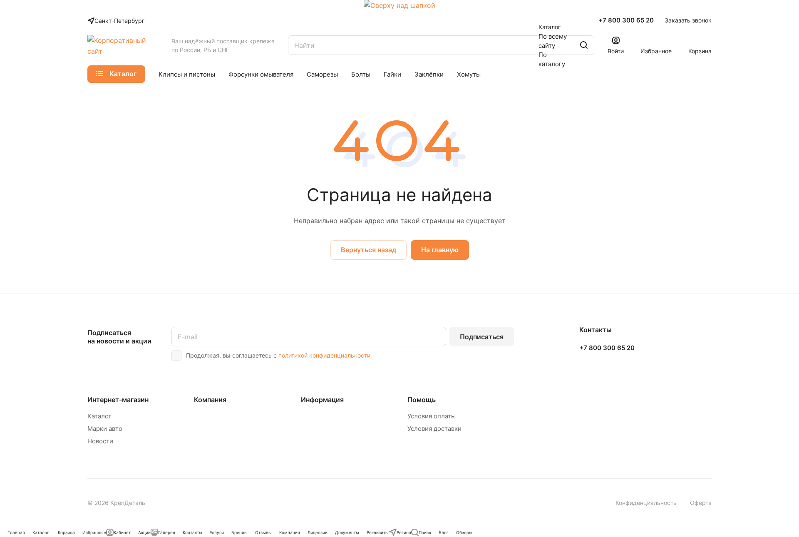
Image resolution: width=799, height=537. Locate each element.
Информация (322, 399)
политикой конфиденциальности (324, 355)
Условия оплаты (431, 416)
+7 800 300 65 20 (626, 20)
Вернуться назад (368, 250)
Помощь (421, 399)
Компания (210, 399)
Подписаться (482, 337)
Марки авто (104, 429)
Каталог (99, 416)
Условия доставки (434, 429)
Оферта (701, 502)
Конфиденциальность (646, 502)
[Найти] (583, 45)
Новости (100, 441)
